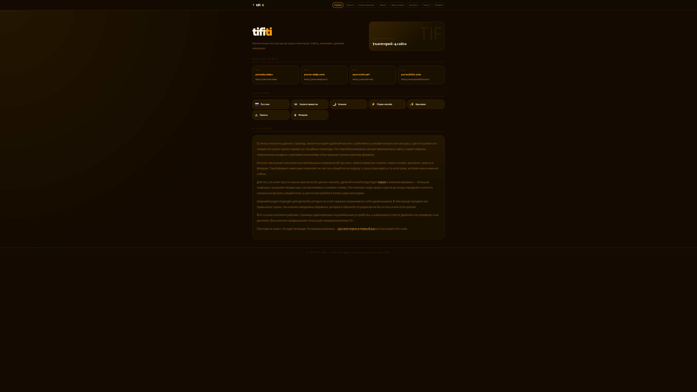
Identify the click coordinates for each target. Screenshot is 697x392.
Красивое (413, 5)
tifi (260, 5)
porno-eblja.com (314, 74)
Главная (337, 5)
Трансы (426, 5)
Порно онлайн (398, 5)
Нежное (383, 5)
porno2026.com (411, 74)
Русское (350, 5)
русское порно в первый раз (356, 228)
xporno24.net (361, 74)
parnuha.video (264, 74)
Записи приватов (366, 5)
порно (382, 182)
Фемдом (439, 5)
